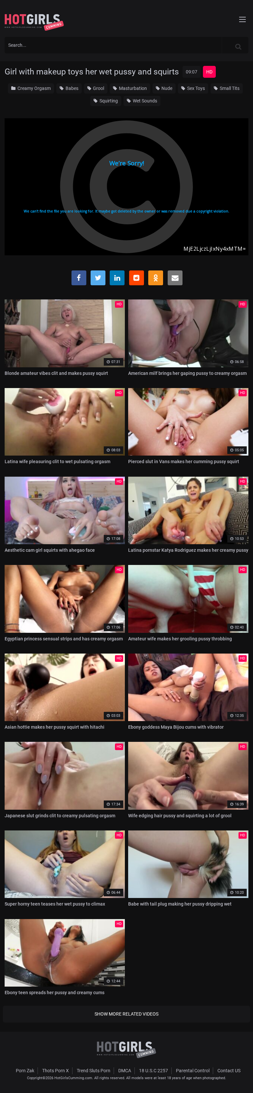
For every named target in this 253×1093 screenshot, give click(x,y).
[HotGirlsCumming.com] (34, 22)
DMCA (124, 1070)
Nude (166, 88)
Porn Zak (25, 1070)
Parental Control (193, 1070)
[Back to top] (241, 1079)
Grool (98, 88)
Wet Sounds (144, 100)
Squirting (108, 100)
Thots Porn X (55, 1070)
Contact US (228, 1070)
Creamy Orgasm (33, 88)
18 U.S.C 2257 (153, 1070)
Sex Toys (195, 88)
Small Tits (229, 88)
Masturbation (132, 88)
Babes (71, 88)
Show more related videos (126, 1014)
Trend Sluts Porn (93, 1070)
